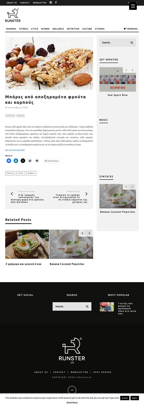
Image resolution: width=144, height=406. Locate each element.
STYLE (34, 29)
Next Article (74, 191)
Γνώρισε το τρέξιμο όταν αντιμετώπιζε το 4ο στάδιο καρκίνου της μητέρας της (70, 198)
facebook (58, 3)
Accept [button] (125, 398)
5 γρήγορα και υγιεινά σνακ (23, 264)
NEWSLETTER (39, 3)
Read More (72, 402)
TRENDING (132, 29)
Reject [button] (134, 398)
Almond (10, 173)
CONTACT (25, 3)
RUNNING (11, 29)
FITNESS (23, 29)
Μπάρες (31, 173)
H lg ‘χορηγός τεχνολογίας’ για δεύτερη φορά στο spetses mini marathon (27, 198)
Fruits (20, 173)
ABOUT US (12, 3)
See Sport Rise (118, 95)
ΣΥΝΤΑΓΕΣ (20, 115)
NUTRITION (73, 29)
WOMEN (45, 29)
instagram (53, 3)
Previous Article (26, 191)
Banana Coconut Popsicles (67, 264)
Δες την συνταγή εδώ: (15, 150)
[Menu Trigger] (133, 6)
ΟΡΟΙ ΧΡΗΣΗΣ (103, 372)
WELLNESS (58, 29)
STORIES (100, 29)
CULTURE (87, 29)
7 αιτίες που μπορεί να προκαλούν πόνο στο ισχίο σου (127, 308)
